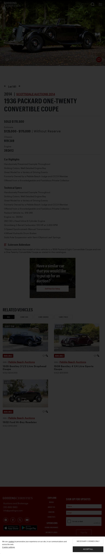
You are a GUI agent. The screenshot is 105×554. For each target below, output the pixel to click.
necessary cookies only (88, 541)
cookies (11, 542)
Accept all (88, 549)
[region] (52, 545)
